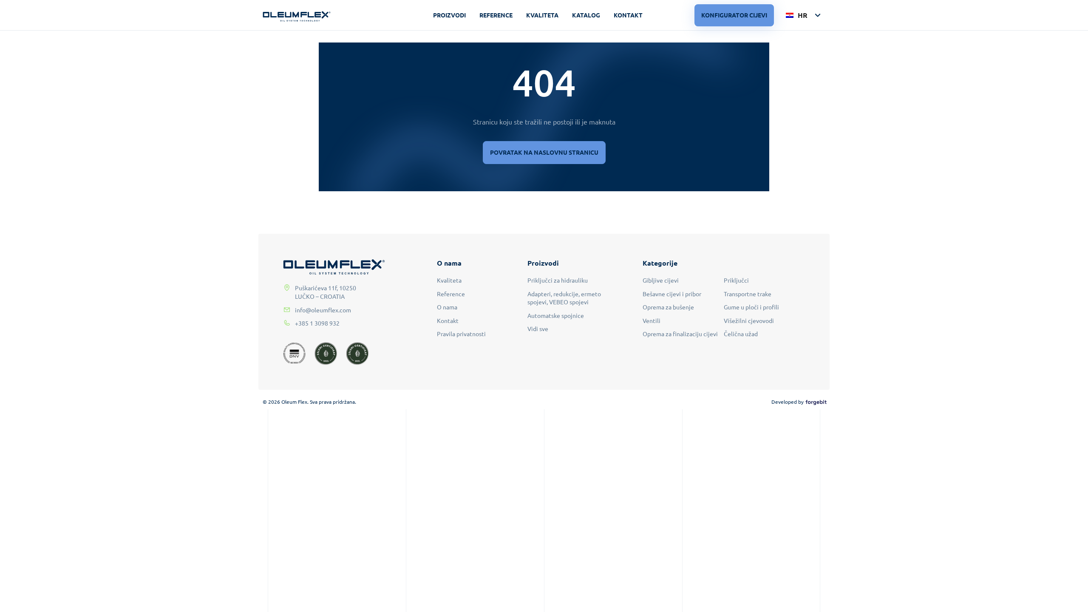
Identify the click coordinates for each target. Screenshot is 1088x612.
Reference (496, 15)
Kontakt (628, 15)
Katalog (586, 15)
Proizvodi (449, 15)
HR (802, 15)
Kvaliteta (542, 15)
